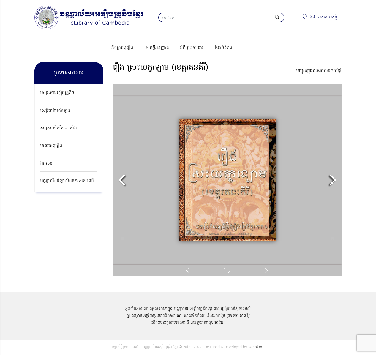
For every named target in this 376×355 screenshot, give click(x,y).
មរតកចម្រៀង (51, 146)
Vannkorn (256, 347)
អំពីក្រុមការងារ (191, 48)
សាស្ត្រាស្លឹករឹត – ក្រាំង (58, 128)
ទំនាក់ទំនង (223, 48)
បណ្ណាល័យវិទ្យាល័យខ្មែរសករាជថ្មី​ (67, 181)
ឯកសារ (46, 163)
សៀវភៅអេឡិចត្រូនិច (57, 93)
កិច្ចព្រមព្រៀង (122, 48)
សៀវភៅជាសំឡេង (55, 110)
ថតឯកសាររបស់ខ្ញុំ (322, 17)
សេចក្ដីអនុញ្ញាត (156, 48)
